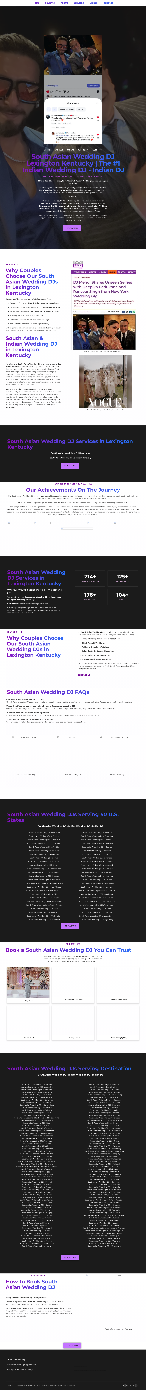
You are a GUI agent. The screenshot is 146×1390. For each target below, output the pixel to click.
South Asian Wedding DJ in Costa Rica (36, 1154)
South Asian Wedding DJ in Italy (36, 1233)
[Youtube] (130, 1385)
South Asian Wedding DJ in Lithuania (104, 1092)
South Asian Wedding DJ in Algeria (37, 1085)
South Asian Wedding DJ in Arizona (44, 836)
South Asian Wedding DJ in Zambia (104, 1243)
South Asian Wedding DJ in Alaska (97, 832)
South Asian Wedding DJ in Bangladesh (37, 1105)
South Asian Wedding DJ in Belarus (37, 1108)
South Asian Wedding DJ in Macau (104, 1097)
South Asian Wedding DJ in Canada (37, 1138)
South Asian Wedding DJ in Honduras (37, 1210)
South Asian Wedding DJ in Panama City (104, 1149)
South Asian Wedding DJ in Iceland (37, 1215)
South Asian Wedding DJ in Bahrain (37, 1102)
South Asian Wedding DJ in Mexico (104, 1113)
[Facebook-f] (123, 1385)
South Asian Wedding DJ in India (37, 1218)
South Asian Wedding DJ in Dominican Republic (36, 1167)
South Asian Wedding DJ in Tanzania (104, 1210)
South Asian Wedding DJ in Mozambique (104, 1120)
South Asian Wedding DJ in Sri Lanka (104, 1197)
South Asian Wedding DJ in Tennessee (96, 905)
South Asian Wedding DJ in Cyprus (37, 1159)
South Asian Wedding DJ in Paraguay (104, 1154)
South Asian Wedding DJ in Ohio (44, 894)
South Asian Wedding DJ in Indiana (97, 854)
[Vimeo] (137, 1385)
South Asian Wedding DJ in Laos (104, 1087)
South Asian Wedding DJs (121, 666)
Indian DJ (73, 197)
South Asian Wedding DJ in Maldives (104, 1105)
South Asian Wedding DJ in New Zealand (104, 1131)
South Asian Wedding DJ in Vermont (44, 912)
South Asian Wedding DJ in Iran (36, 1223)
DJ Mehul (22, 503)
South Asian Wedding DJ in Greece (37, 1195)
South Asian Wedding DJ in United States (104, 1233)
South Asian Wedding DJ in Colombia (37, 1149)
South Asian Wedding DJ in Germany (37, 1190)
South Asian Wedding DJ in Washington (44, 916)
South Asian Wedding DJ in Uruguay (104, 1236)
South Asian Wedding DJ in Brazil (37, 1123)
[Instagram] (134, 1385)
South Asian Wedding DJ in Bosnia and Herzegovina (36, 1118)
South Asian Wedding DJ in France (37, 1185)
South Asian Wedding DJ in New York (97, 887)
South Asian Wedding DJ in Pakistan (104, 1144)
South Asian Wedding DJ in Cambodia (36, 1133)
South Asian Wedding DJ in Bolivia (36, 1115)
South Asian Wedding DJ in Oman (104, 1141)
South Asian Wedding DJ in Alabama (44, 832)
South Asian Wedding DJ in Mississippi (96, 872)
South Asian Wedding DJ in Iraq (36, 1226)
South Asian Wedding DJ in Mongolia (104, 1115)
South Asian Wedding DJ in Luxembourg (104, 1095)
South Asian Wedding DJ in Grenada (36, 1197)
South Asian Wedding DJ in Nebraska (44, 880)
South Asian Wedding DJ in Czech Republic (36, 1161)
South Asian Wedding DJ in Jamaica (36, 1236)
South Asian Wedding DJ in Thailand (104, 1213)
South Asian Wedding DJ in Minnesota (44, 872)
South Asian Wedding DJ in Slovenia (104, 1187)
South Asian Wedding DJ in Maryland (97, 865)
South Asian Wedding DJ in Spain (104, 1195)
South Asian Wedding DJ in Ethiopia (36, 1179)
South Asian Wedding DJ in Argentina (37, 1087)
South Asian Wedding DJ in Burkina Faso (36, 1131)
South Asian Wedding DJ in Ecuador (36, 1169)
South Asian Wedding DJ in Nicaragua (104, 1133)
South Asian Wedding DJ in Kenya (36, 1246)
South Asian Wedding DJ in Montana (97, 876)
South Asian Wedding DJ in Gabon (37, 1187)
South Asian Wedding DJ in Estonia (37, 1177)
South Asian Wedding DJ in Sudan (104, 1202)
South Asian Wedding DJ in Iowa (44, 858)
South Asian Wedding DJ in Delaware (97, 843)
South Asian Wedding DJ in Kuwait (104, 1085)
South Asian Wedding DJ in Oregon (44, 898)
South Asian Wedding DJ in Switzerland (104, 1208)
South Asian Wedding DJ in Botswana (37, 1120)
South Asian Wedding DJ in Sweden (104, 1205)
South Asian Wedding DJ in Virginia (97, 912)
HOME (36, 3)
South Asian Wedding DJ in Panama (104, 1146)
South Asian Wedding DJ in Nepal (104, 1126)
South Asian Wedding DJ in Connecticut (44, 843)
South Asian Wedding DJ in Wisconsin (44, 920)
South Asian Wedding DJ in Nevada (97, 880)
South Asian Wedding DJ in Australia (36, 1092)
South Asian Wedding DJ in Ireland (37, 1228)
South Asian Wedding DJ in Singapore (104, 1182)
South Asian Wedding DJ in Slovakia (104, 1185)
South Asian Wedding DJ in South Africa (104, 1190)
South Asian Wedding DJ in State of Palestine (104, 1200)
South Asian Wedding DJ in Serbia (104, 1179)
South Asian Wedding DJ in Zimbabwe (104, 1246)
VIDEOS (93, 3)
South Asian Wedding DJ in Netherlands (104, 1128)
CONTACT (108, 3)
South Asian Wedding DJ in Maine (44, 865)
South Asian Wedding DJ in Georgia (97, 847)
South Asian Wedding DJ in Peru (104, 1156)
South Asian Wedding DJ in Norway (104, 1138)
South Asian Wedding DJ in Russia (104, 1172)
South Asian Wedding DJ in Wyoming (97, 920)
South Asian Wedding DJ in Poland (104, 1161)
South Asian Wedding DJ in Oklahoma (97, 894)
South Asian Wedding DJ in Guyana (37, 1205)
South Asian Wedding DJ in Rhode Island (44, 901)
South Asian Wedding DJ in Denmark (37, 1164)
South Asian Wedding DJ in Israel (37, 1231)
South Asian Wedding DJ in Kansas (97, 858)
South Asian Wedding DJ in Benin (36, 1113)
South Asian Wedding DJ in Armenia (36, 1090)
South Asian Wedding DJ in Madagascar (104, 1100)
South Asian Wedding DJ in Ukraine (104, 1226)
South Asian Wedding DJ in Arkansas (97, 836)
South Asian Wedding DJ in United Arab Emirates (104, 1228)
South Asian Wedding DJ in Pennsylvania (96, 898)
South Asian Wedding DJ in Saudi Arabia (104, 1174)
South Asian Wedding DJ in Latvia (104, 1090)
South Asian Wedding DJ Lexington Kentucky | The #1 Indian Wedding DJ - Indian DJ (73, 163)
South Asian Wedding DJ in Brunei (37, 1126)
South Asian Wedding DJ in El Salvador (36, 1174)
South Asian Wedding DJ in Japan (36, 1238)
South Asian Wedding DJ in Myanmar (104, 1123)
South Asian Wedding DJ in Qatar (104, 1167)
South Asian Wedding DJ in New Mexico (44, 887)
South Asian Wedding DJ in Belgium (36, 1110)
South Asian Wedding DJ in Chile (37, 1144)
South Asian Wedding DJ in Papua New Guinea (104, 1151)
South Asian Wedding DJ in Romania (104, 1169)
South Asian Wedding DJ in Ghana (36, 1192)
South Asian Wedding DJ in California (44, 840)
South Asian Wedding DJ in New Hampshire (44, 883)
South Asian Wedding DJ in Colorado (97, 840)
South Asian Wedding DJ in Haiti (37, 1208)
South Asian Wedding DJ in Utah (97, 909)
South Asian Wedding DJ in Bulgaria (36, 1128)
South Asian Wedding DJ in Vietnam (104, 1241)
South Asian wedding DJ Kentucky (70, 453)
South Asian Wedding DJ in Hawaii (44, 851)
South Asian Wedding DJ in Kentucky (44, 862)
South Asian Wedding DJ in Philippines (104, 1159)
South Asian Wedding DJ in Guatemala (36, 1200)
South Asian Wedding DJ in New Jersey (97, 883)
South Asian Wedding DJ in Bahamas (37, 1100)
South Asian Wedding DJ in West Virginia (96, 916)
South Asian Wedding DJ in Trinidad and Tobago (104, 1215)
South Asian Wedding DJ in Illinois (44, 854)
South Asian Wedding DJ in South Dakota (44, 905)
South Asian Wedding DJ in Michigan (97, 869)
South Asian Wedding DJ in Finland (37, 1182)
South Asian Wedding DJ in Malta (104, 1110)
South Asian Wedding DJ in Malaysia (104, 1102)
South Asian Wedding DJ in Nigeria (104, 1136)
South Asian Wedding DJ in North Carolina (44, 891)
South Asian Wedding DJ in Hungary (36, 1213)
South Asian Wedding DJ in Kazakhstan (37, 1243)
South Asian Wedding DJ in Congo (37, 1151)
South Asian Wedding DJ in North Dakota (97, 891)
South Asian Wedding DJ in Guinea (37, 1202)
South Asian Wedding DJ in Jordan (37, 1241)
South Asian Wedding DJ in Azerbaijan (36, 1097)
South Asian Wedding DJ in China (36, 1146)
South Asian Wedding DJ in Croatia (37, 1156)
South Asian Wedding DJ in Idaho (97, 851)
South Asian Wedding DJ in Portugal (104, 1164)
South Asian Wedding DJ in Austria (37, 1095)
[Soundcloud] (126, 1385)
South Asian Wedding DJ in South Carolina (97, 901)
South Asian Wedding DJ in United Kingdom (104, 1231)
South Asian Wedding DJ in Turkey (104, 1220)
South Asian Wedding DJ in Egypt (36, 1172)
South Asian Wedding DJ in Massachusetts (44, 869)
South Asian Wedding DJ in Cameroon (36, 1136)
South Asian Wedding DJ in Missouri (44, 876)
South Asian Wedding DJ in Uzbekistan (104, 1238)
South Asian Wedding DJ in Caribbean (36, 1141)
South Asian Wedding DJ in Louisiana (97, 862)
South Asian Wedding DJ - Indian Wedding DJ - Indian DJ (70, 826)
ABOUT (64, 3)
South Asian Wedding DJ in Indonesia (37, 1220)
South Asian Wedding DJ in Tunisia (104, 1218)
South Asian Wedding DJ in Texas (44, 909)
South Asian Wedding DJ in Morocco (104, 1118)
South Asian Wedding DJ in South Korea (104, 1192)
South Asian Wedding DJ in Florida (44, 847)
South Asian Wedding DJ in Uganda (104, 1223)
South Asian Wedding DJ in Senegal (104, 1177)
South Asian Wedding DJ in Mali (104, 1108)
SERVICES (79, 3)
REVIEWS (50, 3)
